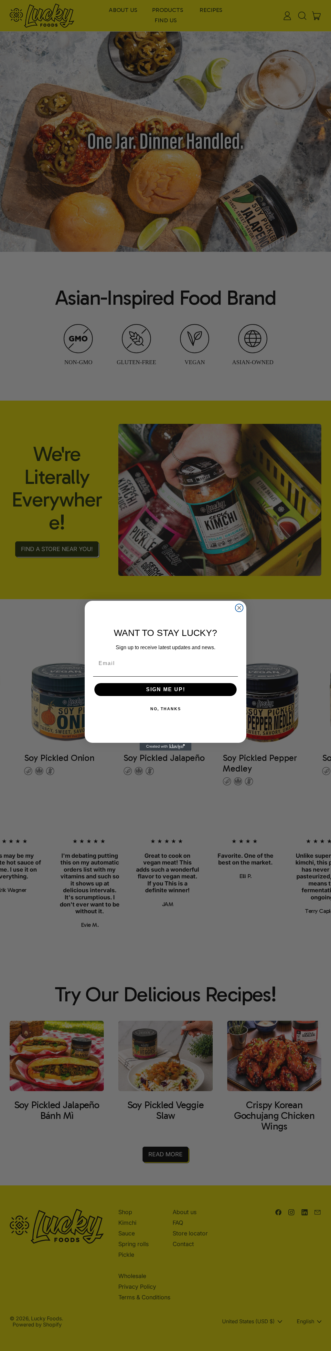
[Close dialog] (239, 608)
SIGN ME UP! (165, 689)
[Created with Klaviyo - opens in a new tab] (165, 747)
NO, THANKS (165, 709)
